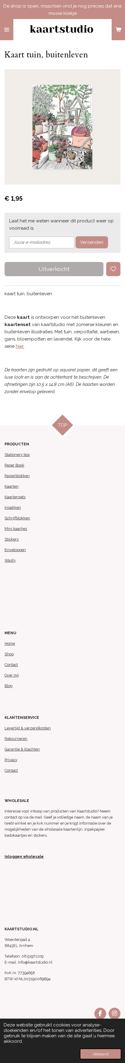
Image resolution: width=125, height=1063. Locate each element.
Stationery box (17, 454)
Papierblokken (17, 475)
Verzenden (91, 242)
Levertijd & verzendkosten (28, 728)
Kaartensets (15, 497)
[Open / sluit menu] (6, 29)
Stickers (12, 539)
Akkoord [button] (101, 1054)
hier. (20, 346)
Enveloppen (15, 550)
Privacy (11, 760)
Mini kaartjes (16, 528)
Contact (11, 664)
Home (10, 643)
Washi (10, 560)
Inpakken (13, 507)
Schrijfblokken (17, 518)
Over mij (12, 675)
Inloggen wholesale (24, 856)
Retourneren (16, 738)
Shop (9, 654)
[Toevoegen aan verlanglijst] (113, 269)
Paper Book (14, 465)
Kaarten (12, 486)
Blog (8, 685)
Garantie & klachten (22, 749)
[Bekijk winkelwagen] (118, 29)
